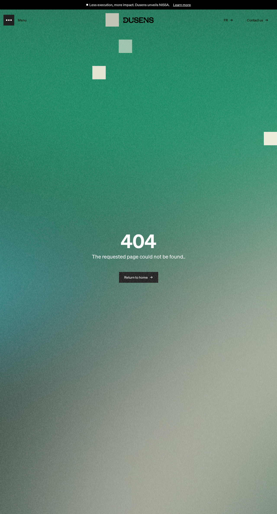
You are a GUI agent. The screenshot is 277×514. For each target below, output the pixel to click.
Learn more (182, 4)
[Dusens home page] (138, 20)
